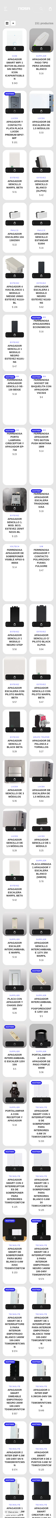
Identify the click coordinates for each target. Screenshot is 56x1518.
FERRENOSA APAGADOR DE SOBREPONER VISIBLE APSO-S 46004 (14, 556)
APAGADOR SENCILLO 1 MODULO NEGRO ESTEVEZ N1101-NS (14, 353)
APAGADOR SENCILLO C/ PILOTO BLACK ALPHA (41, 640)
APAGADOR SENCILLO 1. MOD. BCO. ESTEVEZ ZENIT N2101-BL (14, 525)
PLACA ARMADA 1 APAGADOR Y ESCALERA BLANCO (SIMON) (41, 870)
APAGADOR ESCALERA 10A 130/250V (14, 237)
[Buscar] (41, 8)
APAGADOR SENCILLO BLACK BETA (15, 743)
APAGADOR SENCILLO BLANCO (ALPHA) (41, 186)
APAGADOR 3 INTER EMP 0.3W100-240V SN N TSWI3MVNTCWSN (41, 1398)
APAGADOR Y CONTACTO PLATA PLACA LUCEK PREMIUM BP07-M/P (14, 129)
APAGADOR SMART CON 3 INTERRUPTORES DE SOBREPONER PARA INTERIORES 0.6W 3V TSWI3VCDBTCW (41, 1123)
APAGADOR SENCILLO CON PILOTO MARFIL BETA (41, 693)
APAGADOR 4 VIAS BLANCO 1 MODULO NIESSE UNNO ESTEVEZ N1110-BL (14, 294)
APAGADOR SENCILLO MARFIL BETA (14, 184)
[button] (6, 9)
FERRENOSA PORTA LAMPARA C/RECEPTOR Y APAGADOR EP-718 (14, 441)
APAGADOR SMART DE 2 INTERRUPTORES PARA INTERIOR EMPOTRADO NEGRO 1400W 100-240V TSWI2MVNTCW (41, 1261)
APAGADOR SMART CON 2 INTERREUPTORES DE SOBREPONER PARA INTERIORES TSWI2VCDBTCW (15, 1191)
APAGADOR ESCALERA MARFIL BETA (14, 892)
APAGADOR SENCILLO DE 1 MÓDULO (41, 843)
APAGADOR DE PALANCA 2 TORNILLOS (41, 743)
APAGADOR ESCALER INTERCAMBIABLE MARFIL (14, 947)
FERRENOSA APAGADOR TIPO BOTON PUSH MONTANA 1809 (41, 440)
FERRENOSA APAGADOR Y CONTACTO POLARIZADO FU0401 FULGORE (41, 558)
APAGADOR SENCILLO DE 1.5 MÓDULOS (14, 843)
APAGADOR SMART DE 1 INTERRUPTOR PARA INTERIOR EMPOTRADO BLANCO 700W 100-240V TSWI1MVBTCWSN (41, 1330)
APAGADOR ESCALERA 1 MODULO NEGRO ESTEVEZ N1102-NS (41, 294)
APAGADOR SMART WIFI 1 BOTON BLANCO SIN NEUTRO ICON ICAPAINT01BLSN (15, 69)
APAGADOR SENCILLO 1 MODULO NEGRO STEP (15, 640)
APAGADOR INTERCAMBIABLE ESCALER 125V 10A (14, 1059)
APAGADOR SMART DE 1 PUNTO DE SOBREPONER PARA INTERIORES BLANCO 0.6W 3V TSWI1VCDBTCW (41, 1192)
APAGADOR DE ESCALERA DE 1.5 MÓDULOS (41, 125)
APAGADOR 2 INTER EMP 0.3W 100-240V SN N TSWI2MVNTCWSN (15, 1459)
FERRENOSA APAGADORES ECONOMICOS (41, 324)
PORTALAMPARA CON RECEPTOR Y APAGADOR (14, 1115)
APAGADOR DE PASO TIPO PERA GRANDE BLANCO (41, 64)
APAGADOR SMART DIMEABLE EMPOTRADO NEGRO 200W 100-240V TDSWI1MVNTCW (14, 1400)
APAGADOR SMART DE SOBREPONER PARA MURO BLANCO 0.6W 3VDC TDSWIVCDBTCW (14, 1258)
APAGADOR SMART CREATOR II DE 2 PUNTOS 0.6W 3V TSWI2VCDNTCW (41, 1459)
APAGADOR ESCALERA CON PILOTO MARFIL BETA (14, 693)
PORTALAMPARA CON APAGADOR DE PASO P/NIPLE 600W (41, 1061)
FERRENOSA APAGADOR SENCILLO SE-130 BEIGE (14, 385)
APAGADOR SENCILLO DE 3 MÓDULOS (14, 793)
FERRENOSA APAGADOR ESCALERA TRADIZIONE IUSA (41, 500)
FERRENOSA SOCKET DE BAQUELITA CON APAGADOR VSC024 (41, 386)
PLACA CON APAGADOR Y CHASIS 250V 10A (14, 1004)
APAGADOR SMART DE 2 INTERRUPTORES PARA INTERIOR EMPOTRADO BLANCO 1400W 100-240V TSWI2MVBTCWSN (15, 1332)
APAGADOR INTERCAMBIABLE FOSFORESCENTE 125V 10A (41, 1005)
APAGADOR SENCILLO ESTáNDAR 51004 (41, 238)
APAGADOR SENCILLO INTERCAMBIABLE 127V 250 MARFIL (41, 949)
